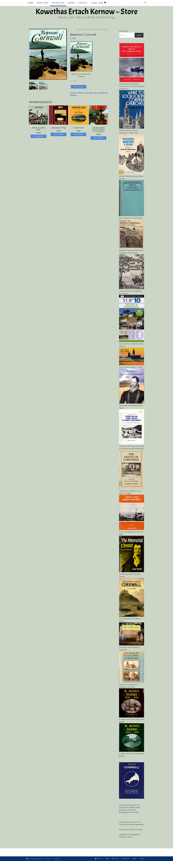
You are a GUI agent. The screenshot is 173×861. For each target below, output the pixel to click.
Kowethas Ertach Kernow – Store (86, 12)
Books (83, 29)
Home (78, 29)
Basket (135, 858)
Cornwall (101, 93)
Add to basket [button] (38, 136)
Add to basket (78, 87)
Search (139, 35)
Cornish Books (90, 29)
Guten (52, 858)
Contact (142, 858)
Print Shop (115, 858)
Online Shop (126, 858)
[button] (63, 32)
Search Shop (123, 31)
